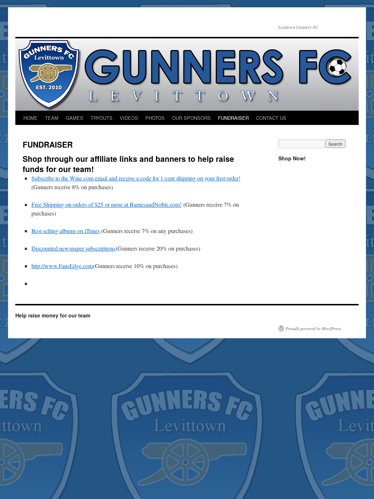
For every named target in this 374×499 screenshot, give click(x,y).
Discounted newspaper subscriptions (73, 248)
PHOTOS (155, 117)
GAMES (74, 117)
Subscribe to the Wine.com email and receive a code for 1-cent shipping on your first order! (135, 178)
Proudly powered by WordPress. (314, 328)
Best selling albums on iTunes (65, 231)
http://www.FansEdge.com (62, 266)
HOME (30, 117)
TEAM (51, 117)
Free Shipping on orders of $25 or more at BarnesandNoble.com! (106, 204)
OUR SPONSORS (191, 117)
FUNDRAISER (233, 117)
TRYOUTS (101, 117)
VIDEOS (129, 117)
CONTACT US (271, 117)
